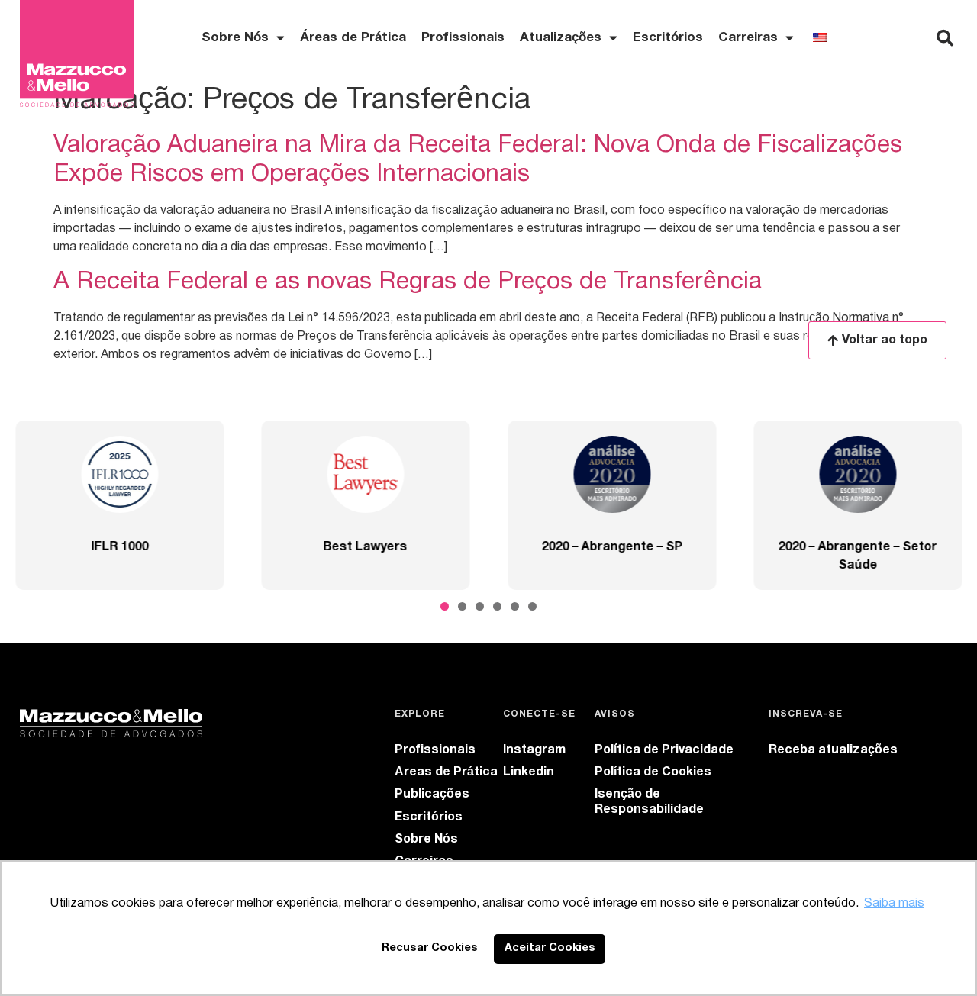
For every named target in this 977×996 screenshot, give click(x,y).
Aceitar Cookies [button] (550, 948)
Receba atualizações (833, 750)
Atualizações (560, 38)
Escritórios (668, 38)
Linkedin (528, 772)
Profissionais (463, 38)
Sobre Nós (426, 839)
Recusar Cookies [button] (430, 948)
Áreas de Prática (353, 38)
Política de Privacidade (664, 750)
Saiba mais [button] (894, 903)
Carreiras (748, 38)
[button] (945, 38)
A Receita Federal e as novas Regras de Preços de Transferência (407, 282)
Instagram (534, 750)
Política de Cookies (653, 772)
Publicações (432, 794)
